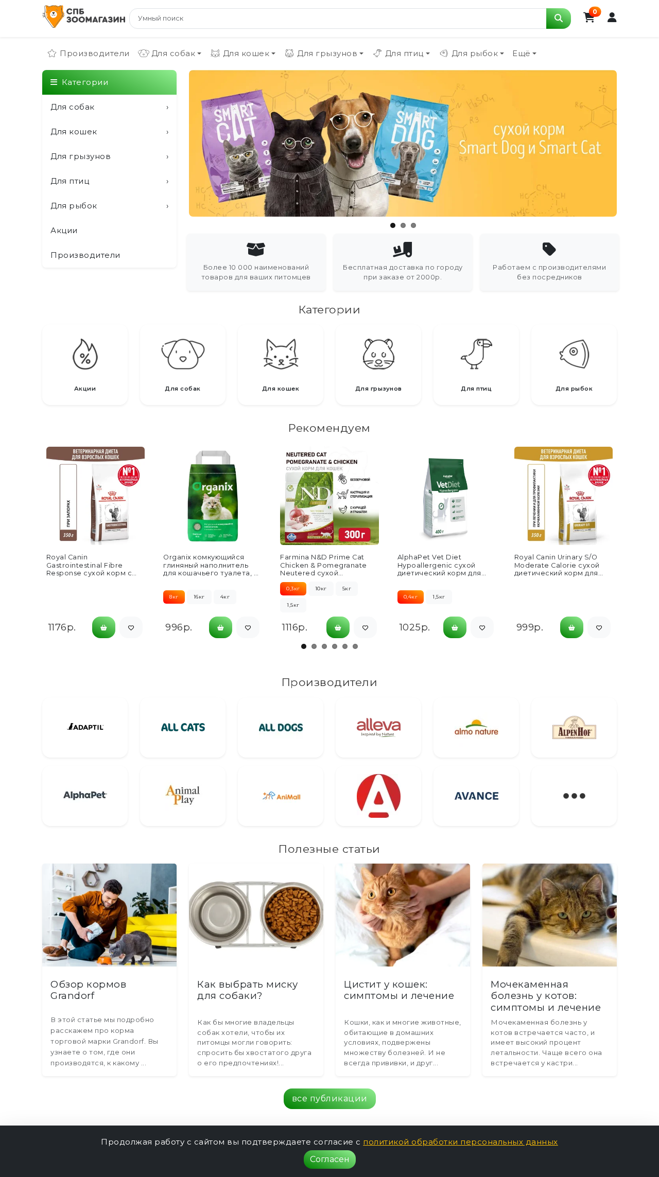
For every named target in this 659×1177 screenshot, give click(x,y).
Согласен (330, 1159)
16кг (199, 597)
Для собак (109, 107)
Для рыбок (109, 205)
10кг (321, 588)
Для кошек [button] (246, 53)
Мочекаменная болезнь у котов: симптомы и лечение (546, 995)
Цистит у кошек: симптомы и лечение (399, 990)
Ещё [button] (521, 53)
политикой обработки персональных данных (460, 1142)
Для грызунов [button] (327, 53)
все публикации (330, 1098)
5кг (347, 588)
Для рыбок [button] (475, 53)
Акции (64, 230)
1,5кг (293, 605)
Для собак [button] (173, 53)
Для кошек (109, 131)
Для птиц (109, 181)
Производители (95, 53)
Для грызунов (109, 156)
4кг (225, 597)
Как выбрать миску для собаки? (247, 990)
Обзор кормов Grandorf (88, 990)
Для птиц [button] (404, 53)
